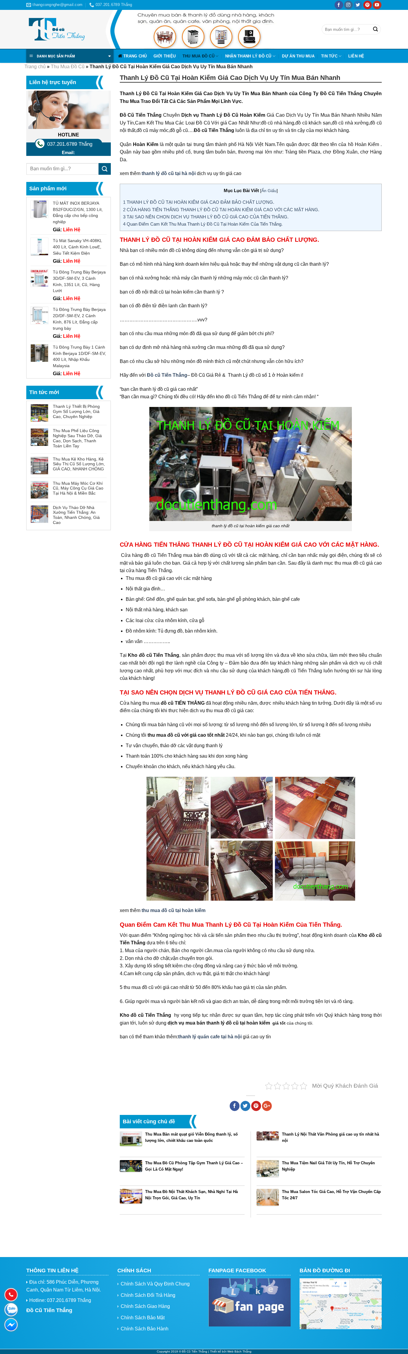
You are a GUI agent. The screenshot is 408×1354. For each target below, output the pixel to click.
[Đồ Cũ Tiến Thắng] (56, 29)
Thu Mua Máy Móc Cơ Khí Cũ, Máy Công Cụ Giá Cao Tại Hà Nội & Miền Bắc (78, 488)
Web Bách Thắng (239, 1351)
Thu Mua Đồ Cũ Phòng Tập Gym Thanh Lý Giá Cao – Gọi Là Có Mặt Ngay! (194, 1166)
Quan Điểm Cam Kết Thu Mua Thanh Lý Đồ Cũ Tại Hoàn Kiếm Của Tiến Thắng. (203, 224)
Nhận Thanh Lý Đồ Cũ (248, 56)
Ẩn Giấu (269, 191)
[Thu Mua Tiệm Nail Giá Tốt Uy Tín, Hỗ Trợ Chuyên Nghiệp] (268, 1171)
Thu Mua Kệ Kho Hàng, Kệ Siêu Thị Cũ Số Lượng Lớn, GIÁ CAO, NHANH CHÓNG (79, 464)
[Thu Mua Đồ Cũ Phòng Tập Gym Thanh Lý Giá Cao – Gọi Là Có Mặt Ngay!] (131, 1171)
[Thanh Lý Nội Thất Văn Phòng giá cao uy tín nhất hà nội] (268, 1142)
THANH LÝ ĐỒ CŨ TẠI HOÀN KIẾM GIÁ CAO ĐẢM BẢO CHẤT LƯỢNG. (198, 202)
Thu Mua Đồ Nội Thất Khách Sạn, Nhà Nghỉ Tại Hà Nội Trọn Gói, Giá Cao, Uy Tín (191, 1194)
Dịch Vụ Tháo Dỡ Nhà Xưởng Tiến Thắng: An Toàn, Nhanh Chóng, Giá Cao (76, 515)
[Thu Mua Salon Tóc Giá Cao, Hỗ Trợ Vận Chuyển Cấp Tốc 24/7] (268, 1200)
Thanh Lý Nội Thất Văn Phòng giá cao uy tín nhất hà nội (330, 1137)
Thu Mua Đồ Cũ (198, 56)
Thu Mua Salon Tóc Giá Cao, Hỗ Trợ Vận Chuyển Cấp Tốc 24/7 (331, 1194)
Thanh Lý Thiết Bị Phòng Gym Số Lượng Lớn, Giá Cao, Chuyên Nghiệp (76, 411)
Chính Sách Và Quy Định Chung (155, 1283)
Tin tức (329, 56)
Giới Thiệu (165, 56)
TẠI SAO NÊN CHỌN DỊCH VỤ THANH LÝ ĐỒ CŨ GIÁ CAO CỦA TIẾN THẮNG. (206, 216)
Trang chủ (135, 56)
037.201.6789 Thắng (69, 144)
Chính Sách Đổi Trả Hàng (148, 1295)
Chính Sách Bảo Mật (143, 1317)
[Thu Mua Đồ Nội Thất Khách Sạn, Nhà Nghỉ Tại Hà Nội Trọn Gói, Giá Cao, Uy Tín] (131, 1200)
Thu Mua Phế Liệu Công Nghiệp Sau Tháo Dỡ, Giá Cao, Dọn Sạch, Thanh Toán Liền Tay (77, 438)
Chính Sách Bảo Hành (144, 1328)
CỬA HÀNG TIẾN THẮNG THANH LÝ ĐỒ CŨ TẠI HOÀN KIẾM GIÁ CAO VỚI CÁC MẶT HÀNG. (221, 209)
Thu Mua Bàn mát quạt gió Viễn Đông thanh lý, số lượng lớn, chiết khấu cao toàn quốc (191, 1137)
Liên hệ (356, 56)
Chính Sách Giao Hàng (145, 1306)
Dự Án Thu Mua (298, 56)
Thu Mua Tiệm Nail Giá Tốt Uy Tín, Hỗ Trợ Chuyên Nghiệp (328, 1166)
